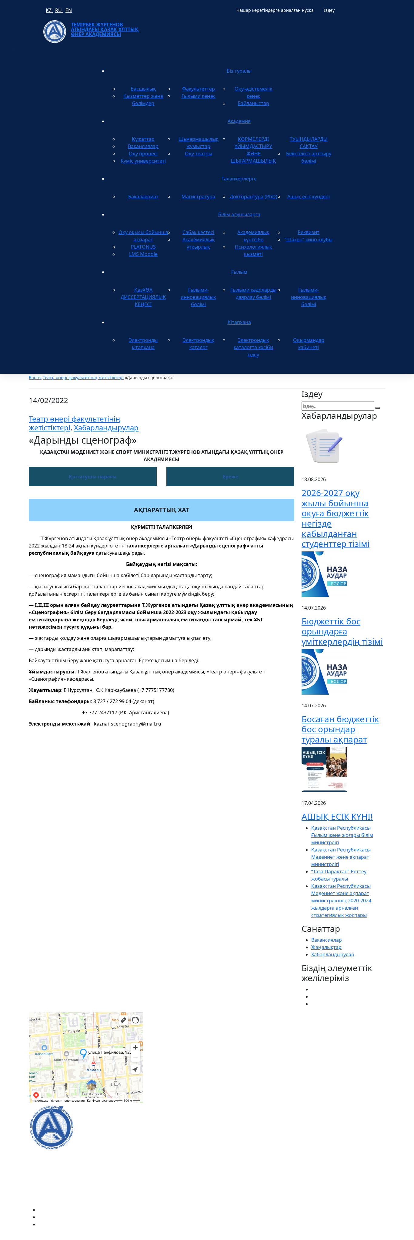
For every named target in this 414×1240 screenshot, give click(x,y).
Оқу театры (198, 153)
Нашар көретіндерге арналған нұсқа (275, 10)
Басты (35, 377)
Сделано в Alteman (363, 1236)
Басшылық (143, 88)
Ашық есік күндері (308, 196)
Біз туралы (239, 71)
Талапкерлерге (239, 178)
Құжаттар (143, 139)
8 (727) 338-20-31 (290, 1040)
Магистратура (198, 196)
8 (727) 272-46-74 (169, 1040)
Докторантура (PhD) (253, 196)
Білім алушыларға (239, 214)
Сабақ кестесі (198, 232)
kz (49, 10)
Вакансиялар (143, 146)
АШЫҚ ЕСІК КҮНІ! (337, 816)
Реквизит (308, 232)
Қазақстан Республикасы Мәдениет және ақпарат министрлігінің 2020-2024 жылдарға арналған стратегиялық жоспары (341, 900)
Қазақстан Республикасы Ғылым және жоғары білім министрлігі (342, 835)
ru (59, 10)
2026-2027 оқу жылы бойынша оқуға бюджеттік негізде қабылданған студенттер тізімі (335, 518)
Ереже (230, 476)
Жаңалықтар (326, 947)
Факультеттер (198, 88)
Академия (239, 121)
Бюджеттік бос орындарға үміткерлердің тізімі (342, 631)
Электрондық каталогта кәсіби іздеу (253, 347)
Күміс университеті (143, 160)
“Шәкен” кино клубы (308, 239)
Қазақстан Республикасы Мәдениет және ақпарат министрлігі (341, 857)
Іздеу (329, 10)
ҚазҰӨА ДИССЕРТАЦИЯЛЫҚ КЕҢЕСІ (143, 297)
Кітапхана (239, 322)
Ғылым (239, 272)
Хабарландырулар (106, 427)
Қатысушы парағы (93, 476)
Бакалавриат (143, 196)
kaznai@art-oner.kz (323, 1120)
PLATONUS (143, 246)
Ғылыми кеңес (198, 96)
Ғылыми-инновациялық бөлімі (198, 297)
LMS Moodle (143, 254)
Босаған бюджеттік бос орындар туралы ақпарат (340, 729)
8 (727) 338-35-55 (321, 1140)
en (68, 10)
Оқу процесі (143, 153)
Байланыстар (253, 103)
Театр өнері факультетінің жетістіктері (83, 377)
